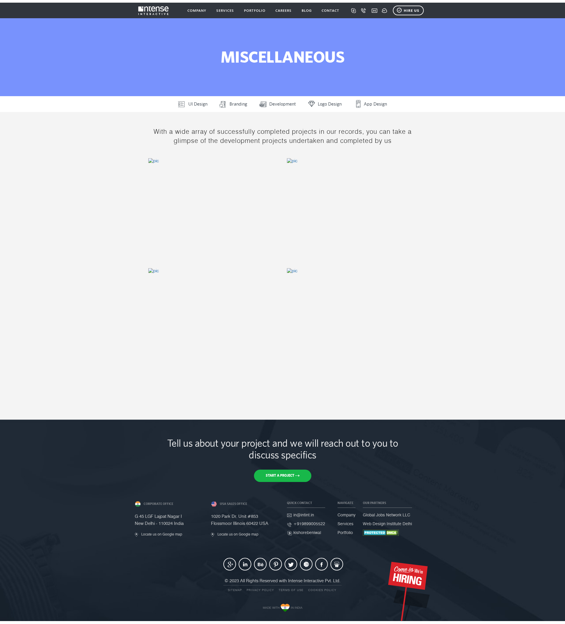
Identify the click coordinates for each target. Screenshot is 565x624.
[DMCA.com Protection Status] (381, 532)
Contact (330, 10)
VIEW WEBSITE (187, 241)
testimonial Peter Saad (211, 287)
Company (196, 10)
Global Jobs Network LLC (386, 515)
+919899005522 (309, 523)
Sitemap (235, 590)
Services (225, 10)
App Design (375, 104)
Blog (307, 10)
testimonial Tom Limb (208, 177)
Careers (283, 10)
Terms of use (291, 590)
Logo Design (330, 104)
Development (282, 104)
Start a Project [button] (280, 475)
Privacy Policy (260, 590)
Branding (238, 104)
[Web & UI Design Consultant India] (153, 10)
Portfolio (254, 10)
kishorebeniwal (307, 532)
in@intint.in (303, 515)
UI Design (197, 104)
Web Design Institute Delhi (387, 523)
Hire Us (411, 10)
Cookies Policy (322, 590)
